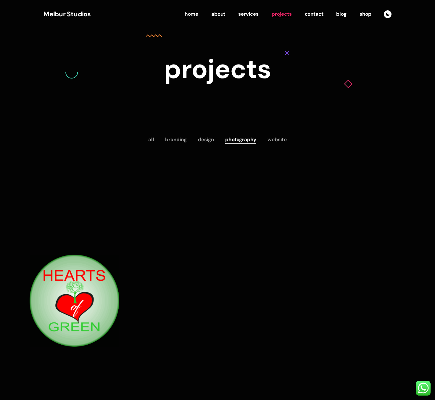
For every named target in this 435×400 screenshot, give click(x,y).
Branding (176, 139)
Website (277, 139)
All (151, 139)
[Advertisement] (217, 210)
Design (206, 139)
